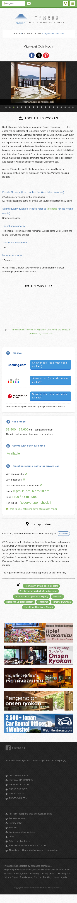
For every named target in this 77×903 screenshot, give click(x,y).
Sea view (57, 596)
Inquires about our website (22, 832)
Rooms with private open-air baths (41, 586)
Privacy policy (15, 823)
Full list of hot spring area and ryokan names (30, 814)
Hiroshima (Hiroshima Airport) (38, 607)
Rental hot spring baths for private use (38, 591)
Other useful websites (19, 841)
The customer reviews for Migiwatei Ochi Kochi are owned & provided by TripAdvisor (41, 331)
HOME (16, 33)
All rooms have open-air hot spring (31, 596)
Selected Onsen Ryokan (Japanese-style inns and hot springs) (35, 760)
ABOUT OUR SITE (18, 789)
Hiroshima (43, 602)
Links (11, 836)
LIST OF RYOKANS (31, 33)
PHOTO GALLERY (18, 798)
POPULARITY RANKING (21, 780)
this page (52, 208)
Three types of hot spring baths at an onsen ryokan (32, 509)
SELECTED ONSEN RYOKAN (38, 19)
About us (13, 827)
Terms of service (17, 818)
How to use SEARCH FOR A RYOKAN (27, 845)
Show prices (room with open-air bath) (50, 364)
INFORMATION (16, 793)
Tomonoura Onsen (62, 602)
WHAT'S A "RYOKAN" (19, 784)
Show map (63, 534)
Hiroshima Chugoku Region (19, 602)
